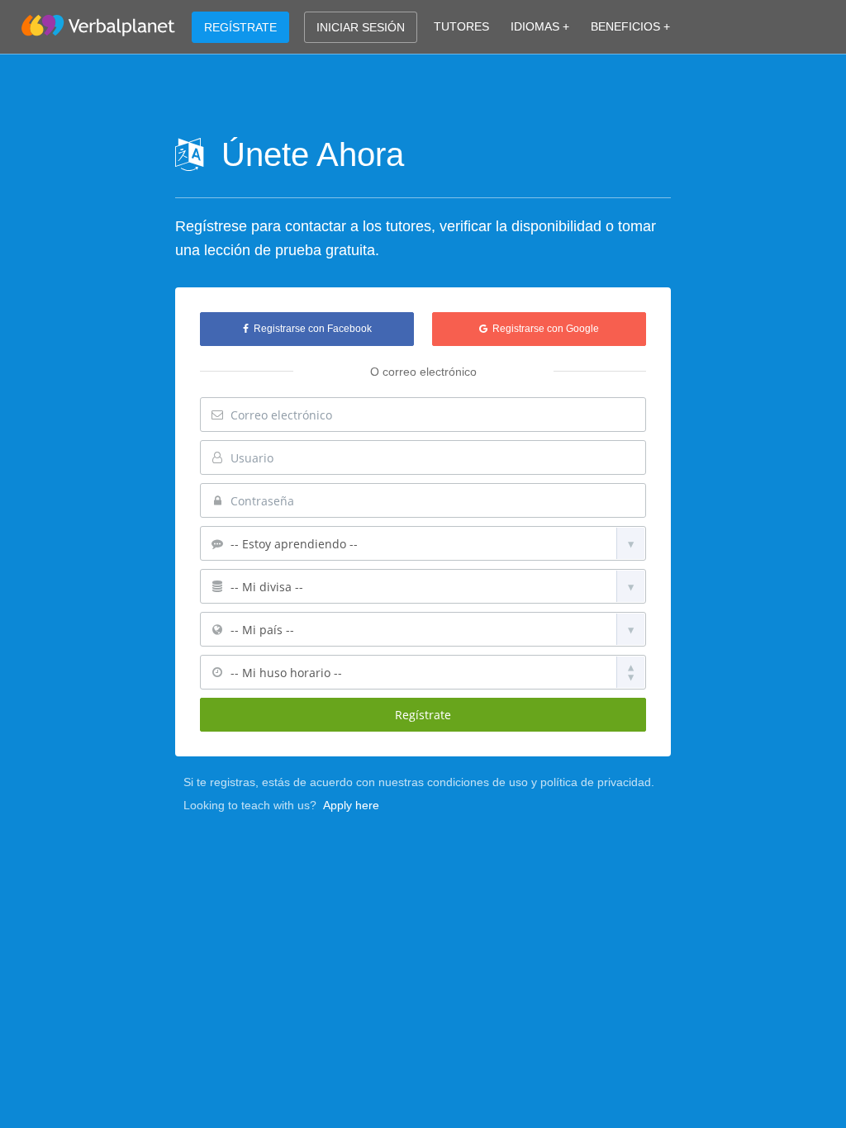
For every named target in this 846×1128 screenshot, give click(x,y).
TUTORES (461, 26)
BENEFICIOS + (630, 26)
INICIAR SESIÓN (360, 27)
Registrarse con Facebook (310, 328)
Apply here (351, 805)
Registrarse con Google (543, 328)
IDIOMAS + (540, 26)
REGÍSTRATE (240, 27)
